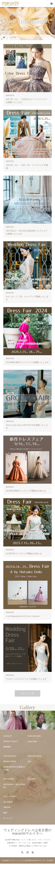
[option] (14, 720)
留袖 (5, 813)
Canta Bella (32, 741)
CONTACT (7, 736)
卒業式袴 (6, 807)
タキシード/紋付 (9, 796)
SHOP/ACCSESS (34, 756)
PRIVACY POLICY (10, 741)
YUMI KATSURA (34, 736)
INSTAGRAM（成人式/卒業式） (14, 785)
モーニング (7, 818)
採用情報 (6, 747)
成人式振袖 (7, 802)
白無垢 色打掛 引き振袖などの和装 (14, 768)
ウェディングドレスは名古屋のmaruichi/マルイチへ (28, 831)
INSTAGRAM (8, 779)
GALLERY (32, 779)
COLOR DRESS (9, 756)
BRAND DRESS (9, 761)
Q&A (29, 761)
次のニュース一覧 (27, 693)
